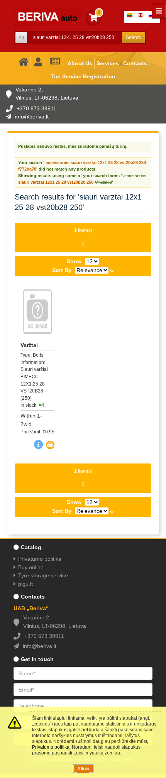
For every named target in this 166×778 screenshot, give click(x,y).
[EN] (142, 17)
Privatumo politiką (50, 747)
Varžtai (29, 345)
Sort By (61, 270)
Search (133, 37)
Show (74, 261)
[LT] (131, 17)
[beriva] (49, 17)
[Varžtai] (37, 312)
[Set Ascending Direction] (112, 269)
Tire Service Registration (83, 76)
